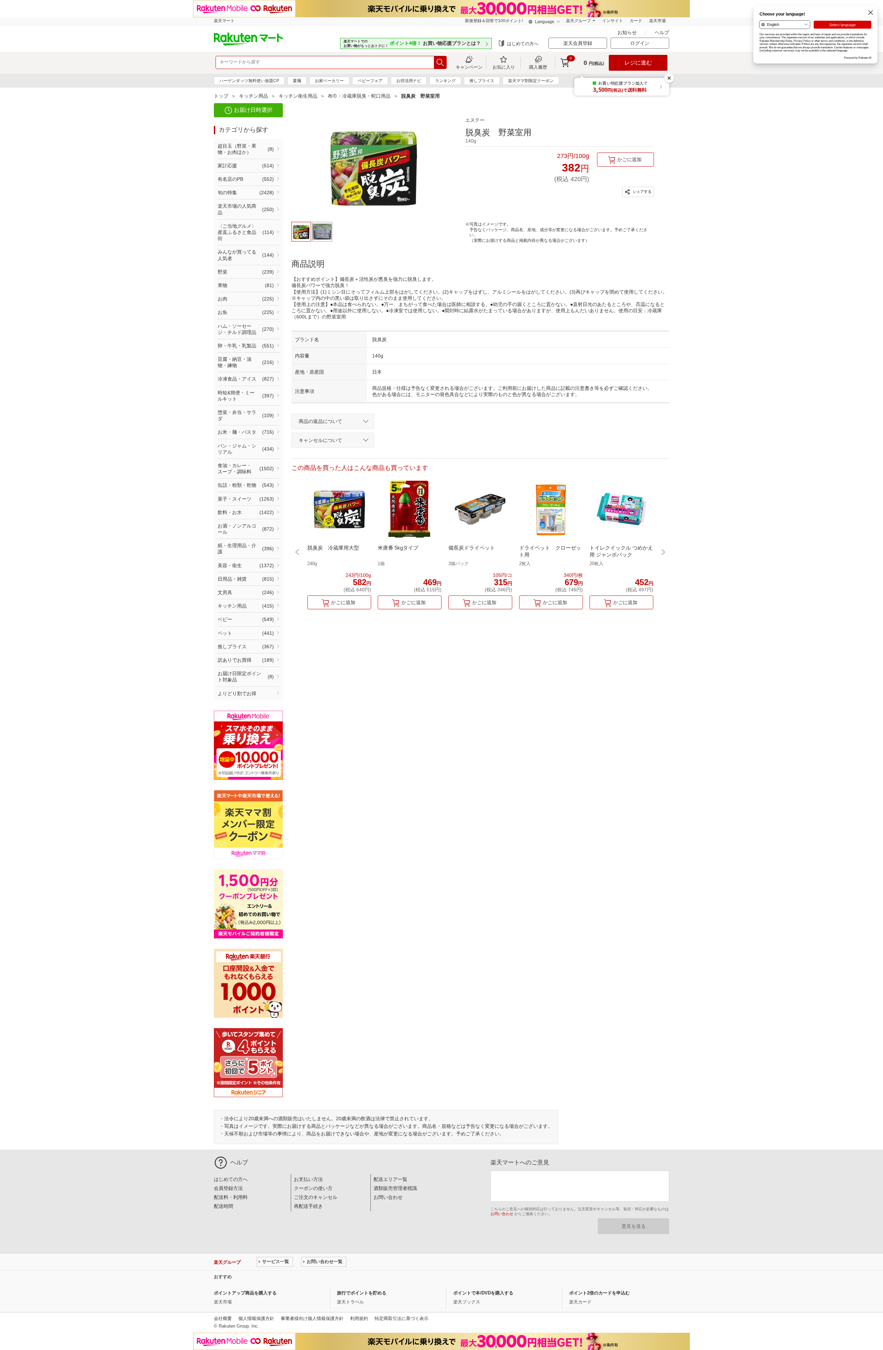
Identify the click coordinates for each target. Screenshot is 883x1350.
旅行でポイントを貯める (361, 1292)
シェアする (642, 191)
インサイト (612, 20)
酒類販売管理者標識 (395, 1188)
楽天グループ (578, 20)
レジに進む (638, 63)
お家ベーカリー (329, 80)
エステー (475, 120)
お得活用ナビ (408, 80)
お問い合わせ (388, 1197)
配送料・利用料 (231, 1197)
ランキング (445, 80)
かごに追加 (629, 159)
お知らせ (627, 32)
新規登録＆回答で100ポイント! (494, 20)
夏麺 (297, 80)
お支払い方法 (308, 1179)
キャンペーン (469, 67)
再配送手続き (308, 1206)
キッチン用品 (253, 96)
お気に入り (504, 67)
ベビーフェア (370, 80)
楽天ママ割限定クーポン (531, 80)
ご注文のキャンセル (315, 1197)
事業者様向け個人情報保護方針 (312, 1318)
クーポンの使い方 (313, 1188)
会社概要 (223, 1318)
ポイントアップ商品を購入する (245, 1292)
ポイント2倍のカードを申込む (599, 1292)
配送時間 (223, 1206)
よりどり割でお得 (237, 693)
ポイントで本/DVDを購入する (483, 1292)
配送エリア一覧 (390, 1179)
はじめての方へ (522, 43)
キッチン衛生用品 (298, 96)
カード (636, 20)
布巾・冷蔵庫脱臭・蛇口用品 (359, 96)
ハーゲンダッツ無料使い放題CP (249, 80)
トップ (221, 96)
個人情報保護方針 (256, 1318)
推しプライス (481, 80)
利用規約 (359, 1318)
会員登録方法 (228, 1188)
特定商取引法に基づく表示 (401, 1318)
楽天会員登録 (577, 43)
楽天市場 (657, 20)
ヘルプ (662, 32)
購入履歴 (538, 67)
